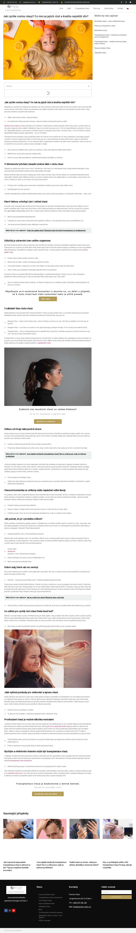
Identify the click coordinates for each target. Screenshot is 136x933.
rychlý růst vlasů (27, 611)
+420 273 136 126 (80, 903)
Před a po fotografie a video (104, 26)
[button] (88, 86)
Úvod (61, 8)
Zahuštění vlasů (100, 53)
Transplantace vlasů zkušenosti (50, 897)
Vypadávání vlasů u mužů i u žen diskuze (50, 916)
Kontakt (120, 8)
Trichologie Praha (45, 900)
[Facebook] (121, 2)
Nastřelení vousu (100, 30)
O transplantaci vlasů (82, 8)
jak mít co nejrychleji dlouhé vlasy (58, 726)
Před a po (96, 8)
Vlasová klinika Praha (102, 48)
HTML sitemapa (44, 920)
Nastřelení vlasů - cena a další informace (109, 21)
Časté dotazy (108, 8)
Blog (40, 909)
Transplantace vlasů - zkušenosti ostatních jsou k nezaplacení (110, 36)
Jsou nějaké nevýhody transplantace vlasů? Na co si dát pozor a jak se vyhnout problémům (51, 865)
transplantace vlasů (57, 751)
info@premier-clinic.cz (82, 907)
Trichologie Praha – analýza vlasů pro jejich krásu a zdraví (110, 42)
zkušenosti (11, 551)
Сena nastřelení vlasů (47, 894)
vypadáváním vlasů (44, 343)
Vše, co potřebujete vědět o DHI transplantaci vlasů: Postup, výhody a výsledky (117, 865)
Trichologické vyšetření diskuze (51, 912)
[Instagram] (126, 2)
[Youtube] (130, 2)
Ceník (69, 8)
